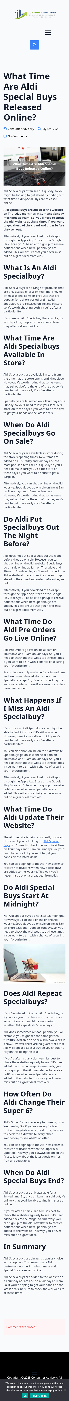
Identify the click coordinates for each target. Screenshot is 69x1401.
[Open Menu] (48, 32)
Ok (25, 1395)
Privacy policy (39, 1395)
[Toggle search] (34, 45)
